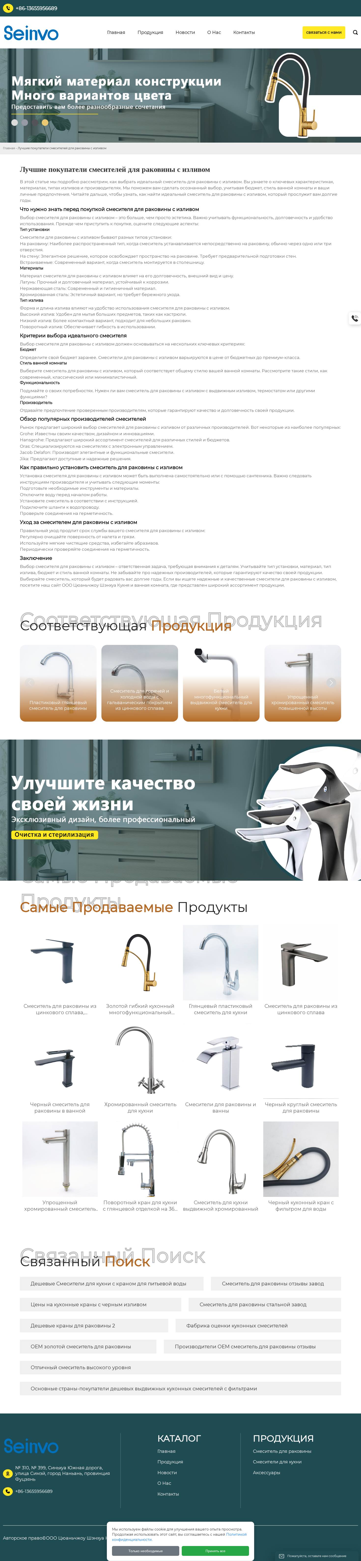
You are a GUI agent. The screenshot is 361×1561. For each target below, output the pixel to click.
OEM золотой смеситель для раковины (81, 1347)
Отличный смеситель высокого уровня (81, 1367)
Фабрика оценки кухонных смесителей (237, 1326)
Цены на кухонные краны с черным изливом (89, 1305)
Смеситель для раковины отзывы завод (273, 1284)
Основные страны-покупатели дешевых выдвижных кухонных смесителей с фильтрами (144, 1389)
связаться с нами (324, 32)
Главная (9, 148)
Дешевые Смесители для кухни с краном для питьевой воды (108, 1284)
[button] (331, 683)
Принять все (215, 1551)
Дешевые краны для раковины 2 (73, 1326)
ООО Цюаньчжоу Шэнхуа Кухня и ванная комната (115, 585)
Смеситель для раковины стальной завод (253, 1305)
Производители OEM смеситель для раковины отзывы (245, 1347)
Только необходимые (145, 1551)
